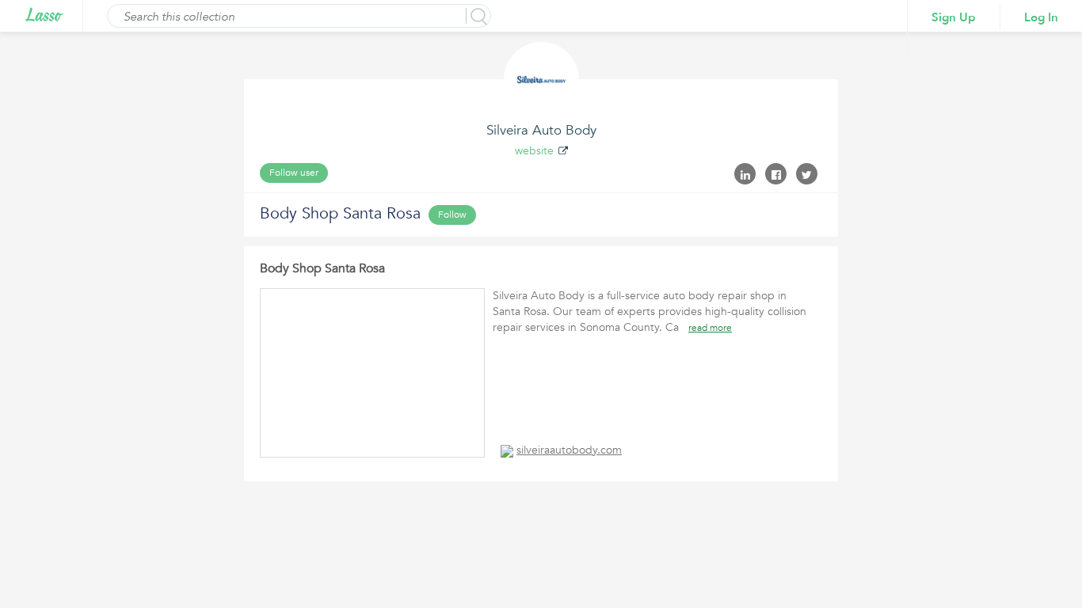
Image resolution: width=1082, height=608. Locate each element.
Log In (1041, 17)
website (534, 150)
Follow (452, 214)
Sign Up (954, 17)
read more (710, 327)
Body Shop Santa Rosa (322, 268)
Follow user (293, 172)
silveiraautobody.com (569, 450)
